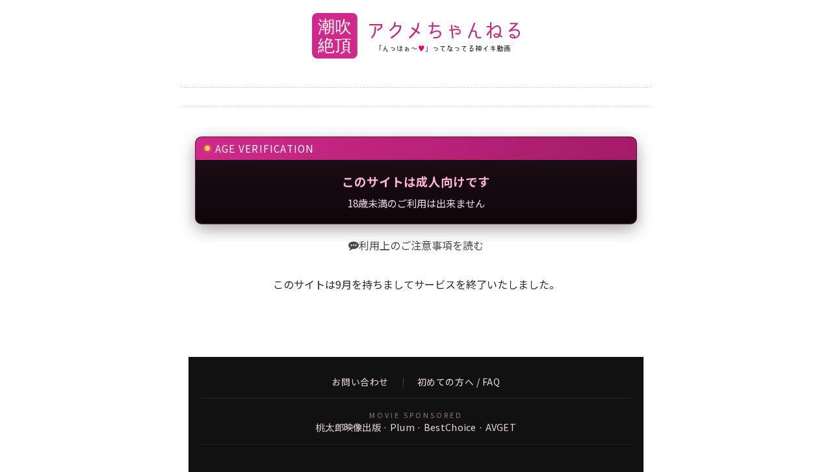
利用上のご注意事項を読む (421, 245)
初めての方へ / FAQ (458, 382)
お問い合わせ (360, 382)
